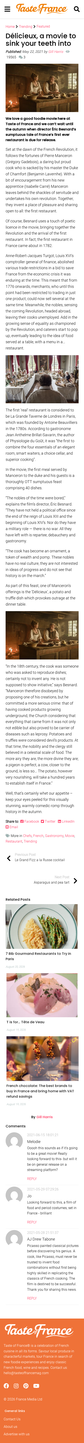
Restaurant (14, 841)
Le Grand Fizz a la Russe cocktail (40, 857)
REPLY (32, 1179)
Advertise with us (17, 1434)
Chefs (27, 836)
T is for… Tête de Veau (25, 1022)
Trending (30, 841)
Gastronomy (54, 836)
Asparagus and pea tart (51, 880)
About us (10, 1427)
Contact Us (12, 1419)
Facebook (32, 821)
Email (13, 827)
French (38, 836)
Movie (69, 836)
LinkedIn (68, 821)
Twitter (50, 821)
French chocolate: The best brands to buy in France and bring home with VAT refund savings (40, 1091)
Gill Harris (56, 52)
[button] (42, 956)
